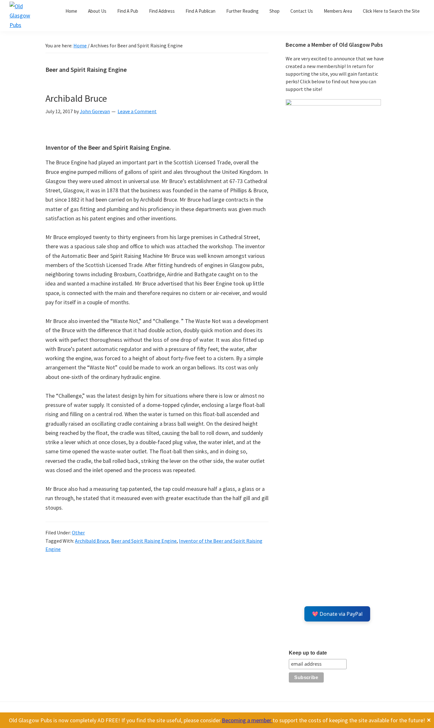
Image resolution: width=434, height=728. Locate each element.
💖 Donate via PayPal (337, 613)
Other (78, 532)
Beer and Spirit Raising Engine (144, 541)
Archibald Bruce (76, 98)
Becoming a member (247, 720)
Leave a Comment (137, 111)
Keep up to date (308, 653)
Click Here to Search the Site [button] (391, 11)
